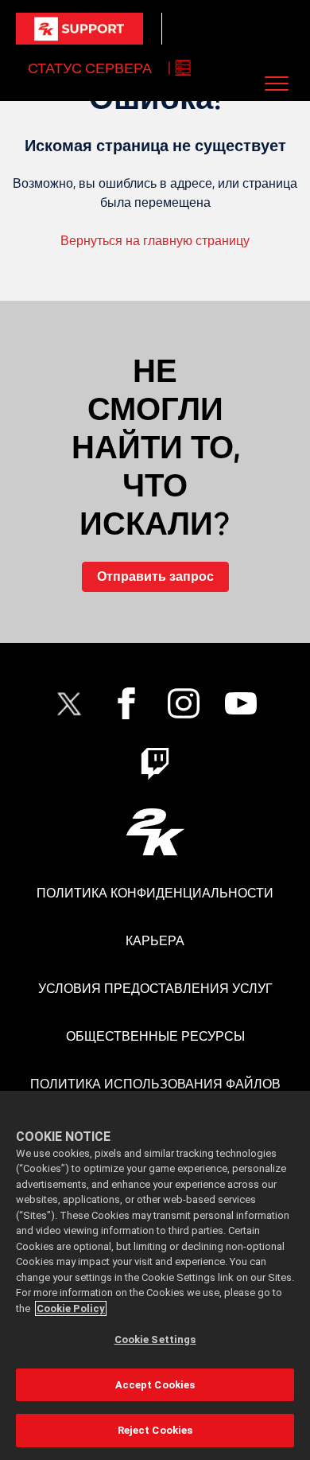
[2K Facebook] (126, 703)
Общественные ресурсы (155, 1036)
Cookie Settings (155, 1339)
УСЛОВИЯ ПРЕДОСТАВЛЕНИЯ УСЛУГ (155, 988)
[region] (155, 1275)
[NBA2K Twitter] (69, 703)
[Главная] (79, 29)
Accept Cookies (155, 1385)
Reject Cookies (155, 1430)
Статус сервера (90, 68)
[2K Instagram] (184, 703)
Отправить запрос (155, 576)
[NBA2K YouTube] (241, 703)
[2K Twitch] (155, 764)
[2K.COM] (155, 831)
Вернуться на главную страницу (155, 240)
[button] (277, 83)
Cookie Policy (71, 1308)
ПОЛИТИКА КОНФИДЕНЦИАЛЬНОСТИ (155, 893)
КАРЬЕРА (155, 941)
